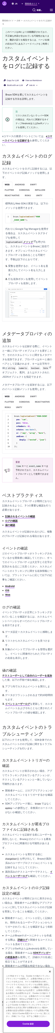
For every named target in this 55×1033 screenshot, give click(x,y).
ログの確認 (11, 520)
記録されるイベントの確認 (20, 516)
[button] (33, 3)
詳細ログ (23, 939)
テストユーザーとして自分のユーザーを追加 (27, 675)
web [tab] (7, 184)
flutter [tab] (9, 190)
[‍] (13, 3)
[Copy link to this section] (5, 74)
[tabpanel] (27, 259)
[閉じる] (50, 971)
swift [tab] (33, 184)
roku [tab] (28, 195)
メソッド (19, 242)
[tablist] (27, 190)
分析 (18, 20)
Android (10, 586)
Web (7, 594)
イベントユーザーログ (17, 703)
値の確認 (10, 525)
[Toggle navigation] (52, 10)
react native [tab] (12, 195)
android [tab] (20, 184)
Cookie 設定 (28, 1024)
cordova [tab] (24, 190)
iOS (7, 590)
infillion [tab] (40, 190)
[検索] (34, 10)
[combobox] (40, 10)
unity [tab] (39, 195)
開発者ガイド (8, 20)
